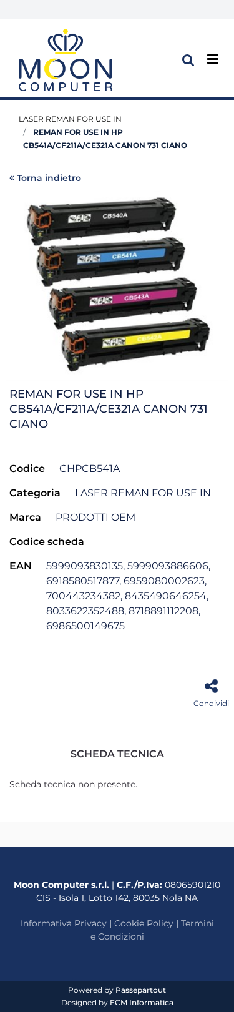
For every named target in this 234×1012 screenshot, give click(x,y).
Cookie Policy (143, 923)
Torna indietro (49, 178)
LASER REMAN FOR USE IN (70, 119)
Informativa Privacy (64, 923)
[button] (117, 285)
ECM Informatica (141, 1002)
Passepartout (140, 990)
